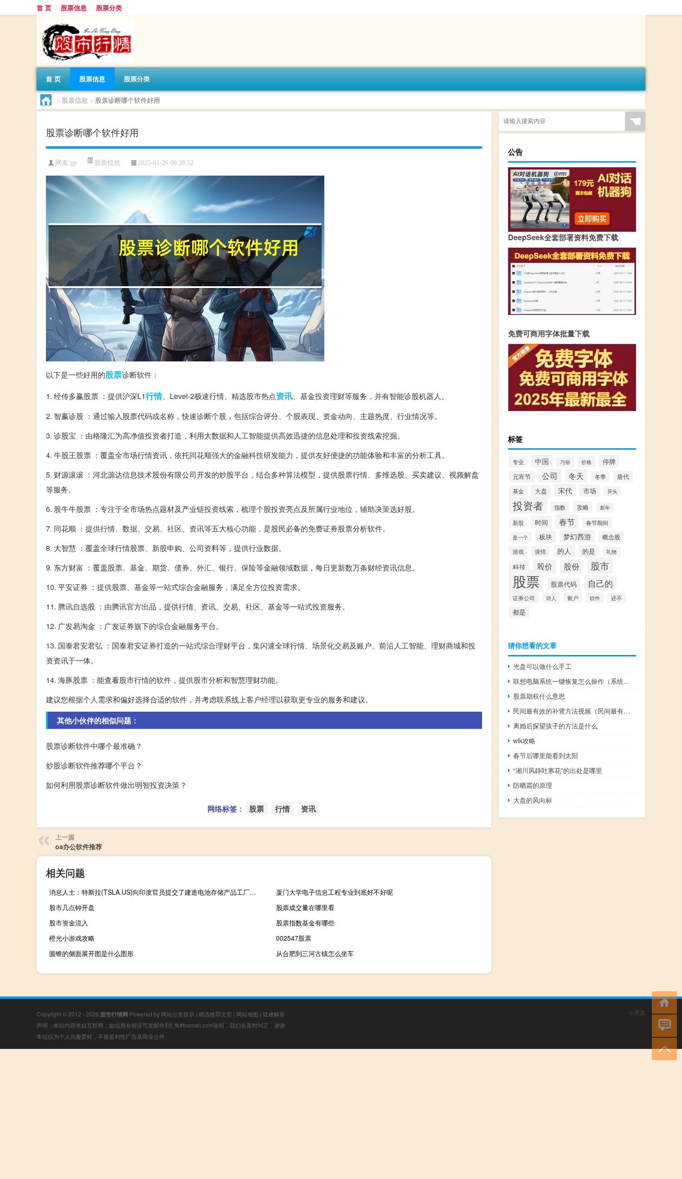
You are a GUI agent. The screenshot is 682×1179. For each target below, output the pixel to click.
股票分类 (109, 7)
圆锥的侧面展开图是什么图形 (91, 953)
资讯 (284, 396)
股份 (571, 566)
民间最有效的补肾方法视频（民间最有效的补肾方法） (574, 710)
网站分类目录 (177, 1014)
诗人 (551, 598)
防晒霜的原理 (532, 785)
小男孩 (637, 1012)
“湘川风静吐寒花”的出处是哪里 (557, 770)
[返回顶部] (662, 1048)
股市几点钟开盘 (72, 907)
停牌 (609, 461)
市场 (589, 490)
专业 (518, 461)
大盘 (541, 490)
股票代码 (564, 584)
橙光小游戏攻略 (72, 938)
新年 (605, 507)
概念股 (611, 536)
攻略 (583, 507)
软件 (595, 598)
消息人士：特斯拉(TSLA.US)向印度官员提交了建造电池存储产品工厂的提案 (155, 892)
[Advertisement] (278, 1114)
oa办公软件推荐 (78, 846)
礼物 (611, 551)
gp (73, 162)
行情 (154, 396)
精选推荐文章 (215, 1014)
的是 (588, 551)
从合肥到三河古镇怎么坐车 (315, 953)
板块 (545, 536)
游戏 (518, 551)
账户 (573, 598)
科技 (519, 566)
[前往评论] (662, 1025)
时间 (541, 522)
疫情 (540, 551)
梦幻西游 (577, 536)
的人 (564, 551)
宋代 (565, 490)
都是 (519, 611)
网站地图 (247, 1014)
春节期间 (597, 522)
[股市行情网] (85, 18)
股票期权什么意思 (539, 696)
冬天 (576, 476)
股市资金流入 (68, 922)
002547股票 (293, 938)
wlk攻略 (524, 740)
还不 (616, 598)
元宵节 (522, 476)
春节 (567, 521)
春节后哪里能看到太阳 (545, 755)
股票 (113, 374)
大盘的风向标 (532, 800)
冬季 (600, 476)
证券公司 (524, 598)
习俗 (565, 461)
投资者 (528, 505)
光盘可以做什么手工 (542, 666)
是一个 (520, 537)
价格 (586, 461)
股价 (545, 566)
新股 (518, 522)
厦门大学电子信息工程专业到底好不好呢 (334, 892)
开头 (612, 491)
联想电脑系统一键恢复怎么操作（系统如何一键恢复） (574, 681)
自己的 (600, 583)
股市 (600, 565)
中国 (542, 461)
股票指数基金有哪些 (305, 922)
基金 (518, 491)
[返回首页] (662, 1001)
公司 (550, 475)
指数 (560, 507)
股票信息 (74, 7)
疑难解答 (274, 1014)
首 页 (44, 7)
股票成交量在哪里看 (305, 907)
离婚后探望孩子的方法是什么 (555, 725)
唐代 (623, 476)
